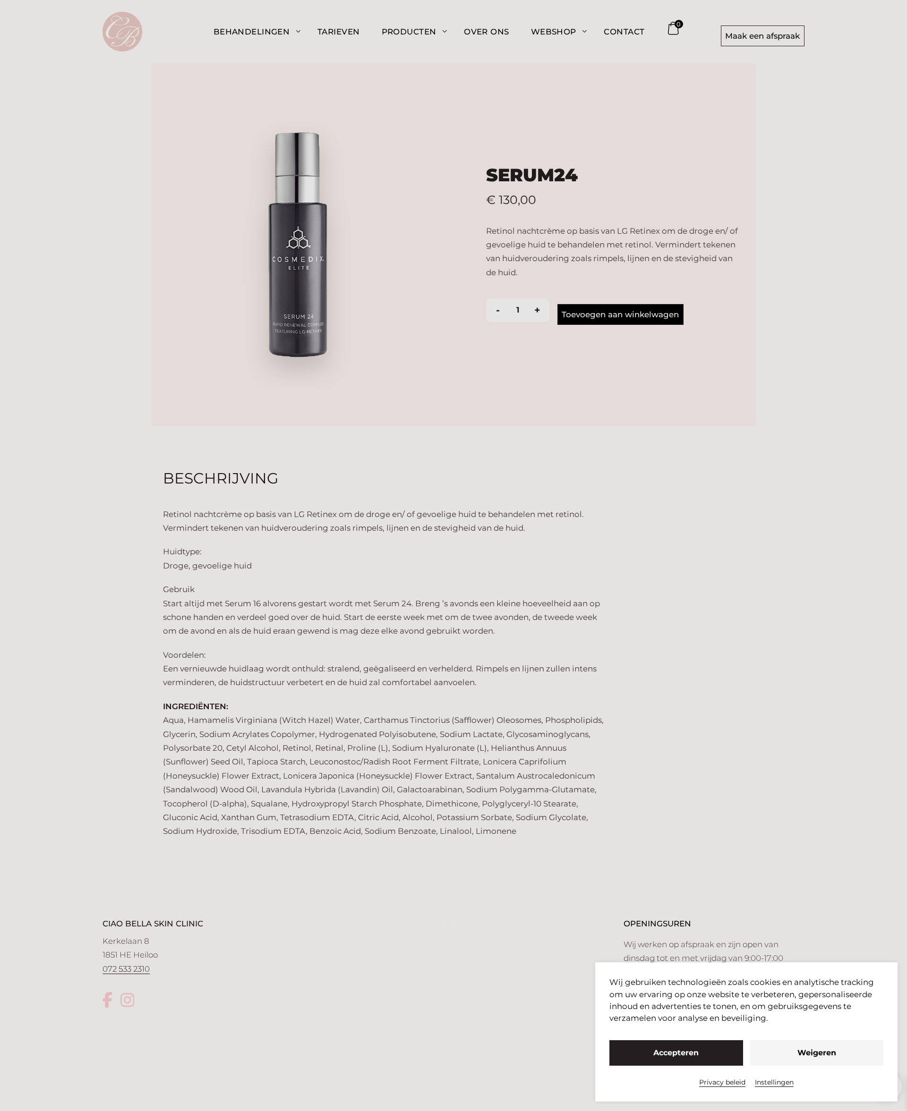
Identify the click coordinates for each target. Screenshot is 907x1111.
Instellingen (774, 1082)
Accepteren (676, 1052)
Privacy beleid (722, 1082)
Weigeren (816, 1052)
